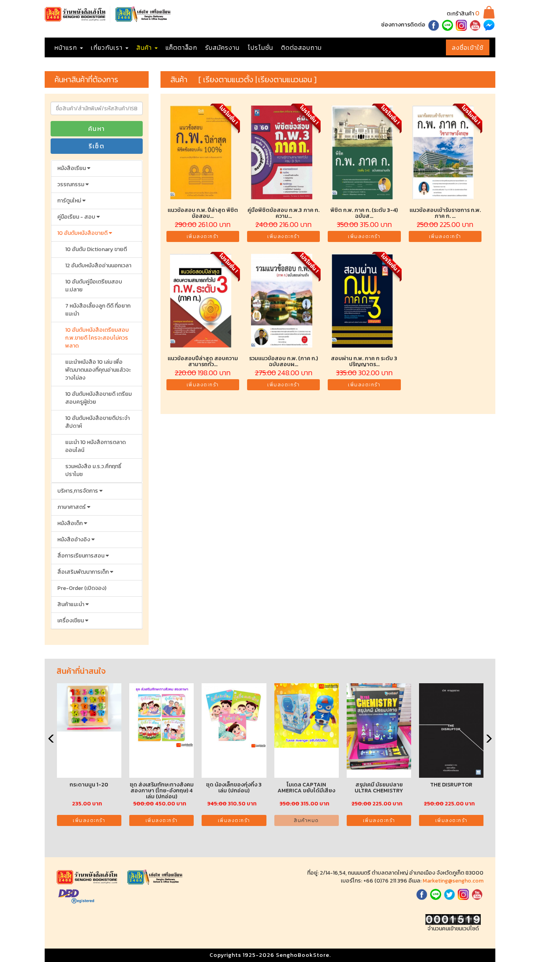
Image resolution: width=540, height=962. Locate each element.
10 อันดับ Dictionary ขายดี (96, 249)
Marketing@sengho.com (453, 881)
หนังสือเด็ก (70, 523)
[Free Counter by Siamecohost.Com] (453, 919)
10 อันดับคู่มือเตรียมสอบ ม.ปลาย (93, 286)
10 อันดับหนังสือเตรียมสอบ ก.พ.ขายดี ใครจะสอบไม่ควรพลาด (97, 338)
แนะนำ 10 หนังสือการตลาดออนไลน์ (95, 446)
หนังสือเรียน (72, 168)
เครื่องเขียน (71, 620)
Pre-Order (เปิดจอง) (81, 588)
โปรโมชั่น (260, 47)
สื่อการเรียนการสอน (81, 556)
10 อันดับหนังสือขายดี (83, 233)
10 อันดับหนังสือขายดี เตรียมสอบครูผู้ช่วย (98, 398)
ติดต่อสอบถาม (301, 47)
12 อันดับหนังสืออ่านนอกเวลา (98, 265)
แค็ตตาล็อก (181, 47)
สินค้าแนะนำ (71, 604)
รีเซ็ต (96, 146)
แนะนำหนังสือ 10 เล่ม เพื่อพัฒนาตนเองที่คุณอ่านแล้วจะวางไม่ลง (98, 370)
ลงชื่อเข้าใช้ (467, 47)
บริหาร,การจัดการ (78, 491)
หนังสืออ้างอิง (74, 539)
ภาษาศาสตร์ (72, 507)
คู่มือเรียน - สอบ (76, 217)
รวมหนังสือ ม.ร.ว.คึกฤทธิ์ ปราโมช (93, 470)
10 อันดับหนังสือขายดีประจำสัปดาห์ (97, 422)
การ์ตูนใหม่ (69, 201)
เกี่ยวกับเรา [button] (108, 47)
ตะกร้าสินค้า (463, 13)
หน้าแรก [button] (67, 47)
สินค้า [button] (145, 47)
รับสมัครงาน (222, 47)
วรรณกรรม (71, 184)
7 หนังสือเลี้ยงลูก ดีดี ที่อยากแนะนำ (97, 310)
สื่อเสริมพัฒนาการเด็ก (83, 572)
